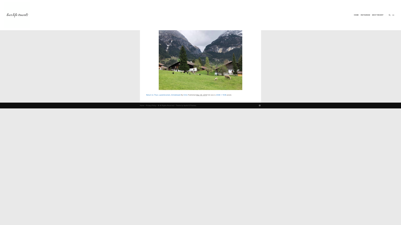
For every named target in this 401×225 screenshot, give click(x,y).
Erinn (186, 95)
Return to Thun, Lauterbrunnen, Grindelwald (163, 95)
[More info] (393, 15)
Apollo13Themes (190, 105)
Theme (178, 105)
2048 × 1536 (221, 95)
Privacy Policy (151, 105)
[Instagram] (259, 105)
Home (142, 105)
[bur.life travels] (17, 15)
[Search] (389, 15)
